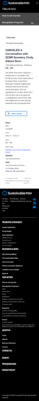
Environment (17, 150)
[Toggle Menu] (35, 3)
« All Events (10, 37)
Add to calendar (16, 113)
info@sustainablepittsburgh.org (20, 201)
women (7, 152)
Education (8, 150)
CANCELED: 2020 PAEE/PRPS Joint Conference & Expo (14, 180)
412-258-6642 (14, 199)
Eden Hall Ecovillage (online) (27, 180)
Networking (26, 150)
